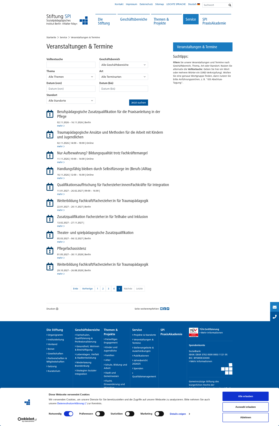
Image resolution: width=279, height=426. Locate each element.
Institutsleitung (56, 339)
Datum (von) (54, 83)
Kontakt (119, 4)
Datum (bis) (106, 83)
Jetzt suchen (138, 102)
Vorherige (87, 288)
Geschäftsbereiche (133, 19)
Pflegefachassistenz (71, 248)
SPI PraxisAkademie (214, 21)
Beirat (51, 348)
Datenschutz (146, 4)
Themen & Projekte (161, 21)
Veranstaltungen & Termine (85, 37)
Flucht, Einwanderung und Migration (114, 384)
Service (191, 19)
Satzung (52, 366)
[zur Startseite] (67, 19)
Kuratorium (54, 371)
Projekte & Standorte (145, 334)
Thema (50, 71)
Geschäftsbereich (109, 59)
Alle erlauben (245, 396)
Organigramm (55, 334)
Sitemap (159, 4)
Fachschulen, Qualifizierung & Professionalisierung (85, 338)
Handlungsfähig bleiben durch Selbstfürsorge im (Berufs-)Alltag (104, 168)
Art (101, 71)
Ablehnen (245, 417)
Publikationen (141, 355)
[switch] (100, 413)
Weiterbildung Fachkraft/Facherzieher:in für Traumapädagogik (102, 200)
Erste (75, 288)
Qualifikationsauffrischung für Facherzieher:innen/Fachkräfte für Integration (113, 184)
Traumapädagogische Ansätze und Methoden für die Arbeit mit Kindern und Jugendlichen (110, 134)
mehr (60, 125)
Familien (109, 355)
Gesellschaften (55, 353)
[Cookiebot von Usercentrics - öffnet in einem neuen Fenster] (27, 419)
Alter (107, 360)
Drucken (50, 308)
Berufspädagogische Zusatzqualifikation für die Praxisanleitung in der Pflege (108, 114)
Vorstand (52, 344)
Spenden (138, 368)
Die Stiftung (104, 21)
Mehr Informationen (212, 332)
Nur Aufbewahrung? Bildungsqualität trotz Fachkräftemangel (102, 153)
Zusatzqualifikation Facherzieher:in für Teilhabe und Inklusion (102, 216)
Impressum (131, 4)
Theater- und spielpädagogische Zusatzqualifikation (95, 232)
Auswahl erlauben (245, 407)
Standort (51, 95)
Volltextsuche (54, 59)
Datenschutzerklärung (70, 403)
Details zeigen (178, 413)
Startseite (51, 37)
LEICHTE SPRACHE (176, 4)
